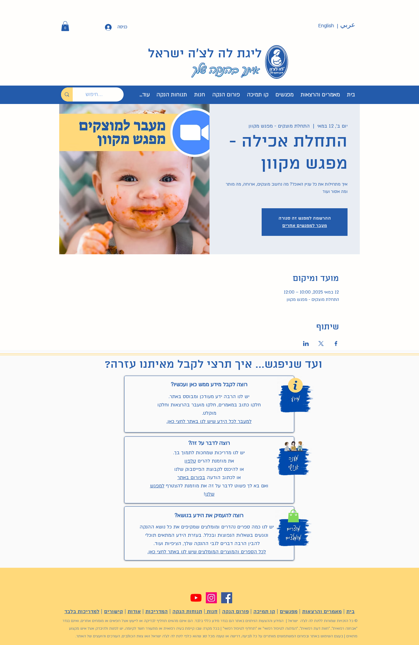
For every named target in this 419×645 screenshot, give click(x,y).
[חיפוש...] (67, 94)
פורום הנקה (235, 612)
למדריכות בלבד (81, 612)
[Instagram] (211, 597)
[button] (65, 26)
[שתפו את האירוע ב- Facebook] (336, 343)
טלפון (190, 461)
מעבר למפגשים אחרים (304, 225)
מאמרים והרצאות (322, 612)
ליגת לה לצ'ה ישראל (205, 54)
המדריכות (156, 612)
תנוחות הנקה (187, 612)
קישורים (113, 612)
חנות (211, 612)
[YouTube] (196, 597)
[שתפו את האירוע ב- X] (321, 343)
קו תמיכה (264, 612)
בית (350, 612)
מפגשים (289, 612)
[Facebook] (226, 597)
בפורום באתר (191, 477)
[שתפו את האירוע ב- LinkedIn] (306, 343)
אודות (134, 612)
